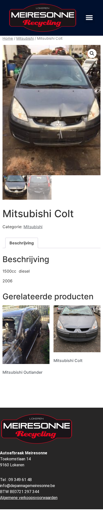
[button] (89, 17)
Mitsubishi (25, 38)
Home (7, 38)
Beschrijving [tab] (22, 242)
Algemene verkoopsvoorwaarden (29, 497)
